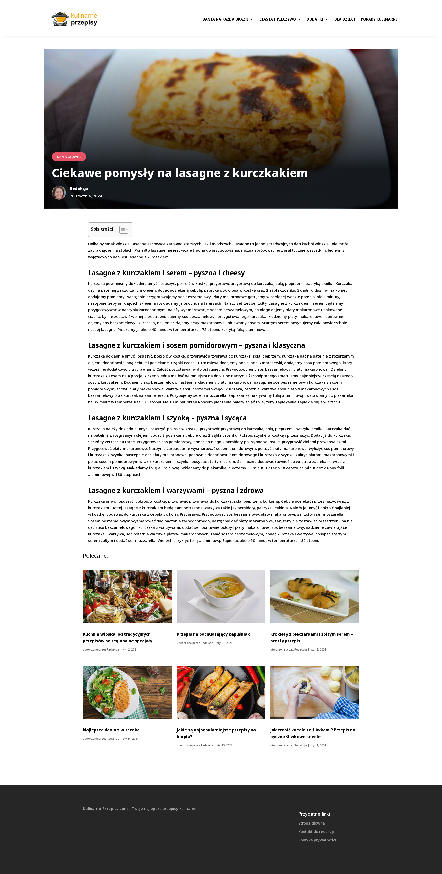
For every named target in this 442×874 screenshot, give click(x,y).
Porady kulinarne (379, 19)
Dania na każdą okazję (226, 19)
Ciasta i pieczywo (277, 19)
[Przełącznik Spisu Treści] (121, 229)
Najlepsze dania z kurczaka (111, 730)
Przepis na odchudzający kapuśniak (213, 634)
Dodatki (315, 19)
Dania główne (69, 157)
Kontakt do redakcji (316, 831)
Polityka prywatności (317, 839)
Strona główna (311, 823)
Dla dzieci (344, 19)
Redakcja (113, 649)
